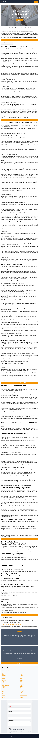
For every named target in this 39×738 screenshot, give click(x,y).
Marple (3, 681)
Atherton (21, 687)
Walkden (21, 680)
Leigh (21, 688)
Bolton (21, 685)
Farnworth (22, 682)
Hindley (21, 692)
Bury (21, 676)
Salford (3, 692)
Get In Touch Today (19, 39)
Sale (21, 670)
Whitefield (3, 696)
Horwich (21, 691)
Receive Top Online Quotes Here (19, 539)
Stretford (3, 693)
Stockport (3, 682)
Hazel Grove (4, 686)
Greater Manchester (5, 685)
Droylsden (19, 624)
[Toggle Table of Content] (10, 43)
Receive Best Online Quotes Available (19, 382)
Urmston (21, 674)
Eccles (21, 671)
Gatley (3, 691)
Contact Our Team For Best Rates (19, 119)
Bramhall (3, 690)
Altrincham (22, 679)
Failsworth (4, 676)
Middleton (3, 687)
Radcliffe (21, 675)
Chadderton (4, 680)
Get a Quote (19, 20)
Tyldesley (21, 686)
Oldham (3, 679)
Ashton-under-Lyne (4, 624)
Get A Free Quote (19, 663)
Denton (16, 624)
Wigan (21, 696)
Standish (21, 697)
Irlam (21, 681)
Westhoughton (22, 690)
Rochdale (3, 697)
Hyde (13, 624)
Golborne (21, 693)
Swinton (21, 673)
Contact (36, 1)
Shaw (3, 688)
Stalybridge (10, 624)
